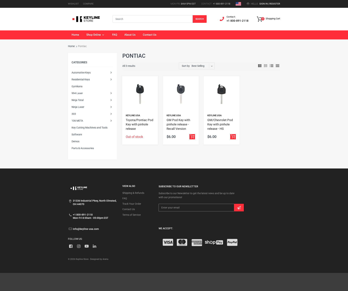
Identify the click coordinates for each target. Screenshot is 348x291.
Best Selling (198, 65)
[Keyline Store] (86, 18)
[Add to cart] (192, 136)
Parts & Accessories (83, 148)
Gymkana (77, 86)
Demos (75, 141)
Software (77, 134)
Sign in (263, 3)
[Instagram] (79, 246)
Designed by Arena (99, 259)
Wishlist (73, 3)
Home (71, 46)
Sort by (186, 65)
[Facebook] (71, 246)
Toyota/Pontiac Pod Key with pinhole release (139, 124)
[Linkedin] (94, 246)
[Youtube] (87, 246)
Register (274, 3)
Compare (88, 3)
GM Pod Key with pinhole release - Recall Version (178, 124)
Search (199, 19)
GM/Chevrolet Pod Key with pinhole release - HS (220, 124)
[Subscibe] (239, 207)
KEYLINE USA (133, 115)
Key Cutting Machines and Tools (89, 127)
